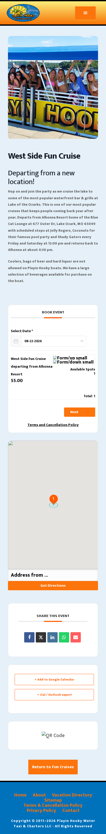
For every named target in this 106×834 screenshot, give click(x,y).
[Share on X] (41, 637)
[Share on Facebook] (29, 637)
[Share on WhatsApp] (64, 637)
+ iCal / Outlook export (54, 694)
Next (74, 412)
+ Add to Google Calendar (54, 679)
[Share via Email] (75, 637)
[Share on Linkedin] (52, 637)
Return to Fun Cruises (53, 767)
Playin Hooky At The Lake (29, 13)
